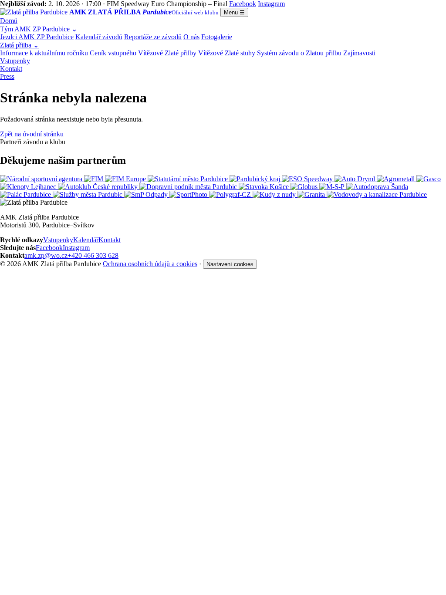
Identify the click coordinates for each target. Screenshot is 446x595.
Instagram (76, 247)
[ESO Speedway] (308, 179)
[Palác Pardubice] (26, 194)
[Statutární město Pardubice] (189, 179)
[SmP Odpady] (146, 194)
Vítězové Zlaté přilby (167, 53)
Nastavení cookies (229, 264)
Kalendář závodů (98, 37)
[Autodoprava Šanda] (377, 186)
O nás (191, 37)
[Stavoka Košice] (265, 186)
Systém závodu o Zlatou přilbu (299, 53)
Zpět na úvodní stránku (32, 134)
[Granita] (312, 194)
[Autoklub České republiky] (98, 186)
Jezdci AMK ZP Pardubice (37, 37)
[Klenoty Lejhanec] (29, 186)
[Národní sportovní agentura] (42, 179)
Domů (8, 20)
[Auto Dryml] (355, 179)
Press (7, 76)
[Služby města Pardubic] (88, 194)
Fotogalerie (216, 37)
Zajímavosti (359, 53)
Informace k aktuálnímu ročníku (44, 53)
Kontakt (11, 68)
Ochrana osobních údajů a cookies (150, 263)
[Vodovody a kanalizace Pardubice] (377, 194)
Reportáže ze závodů (153, 37)
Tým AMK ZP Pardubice (38, 29)
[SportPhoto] (189, 194)
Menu (234, 12)
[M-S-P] (332, 186)
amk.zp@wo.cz (46, 255)
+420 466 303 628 (93, 255)
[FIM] (94, 179)
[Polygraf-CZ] (231, 194)
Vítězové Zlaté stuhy (226, 53)
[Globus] (305, 186)
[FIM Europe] (126, 179)
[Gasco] (428, 179)
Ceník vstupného (113, 53)
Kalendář (85, 239)
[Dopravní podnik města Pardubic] (189, 186)
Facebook (49, 247)
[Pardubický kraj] (256, 179)
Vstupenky (15, 60)
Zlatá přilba (19, 45)
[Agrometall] (396, 179)
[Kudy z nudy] (275, 194)
